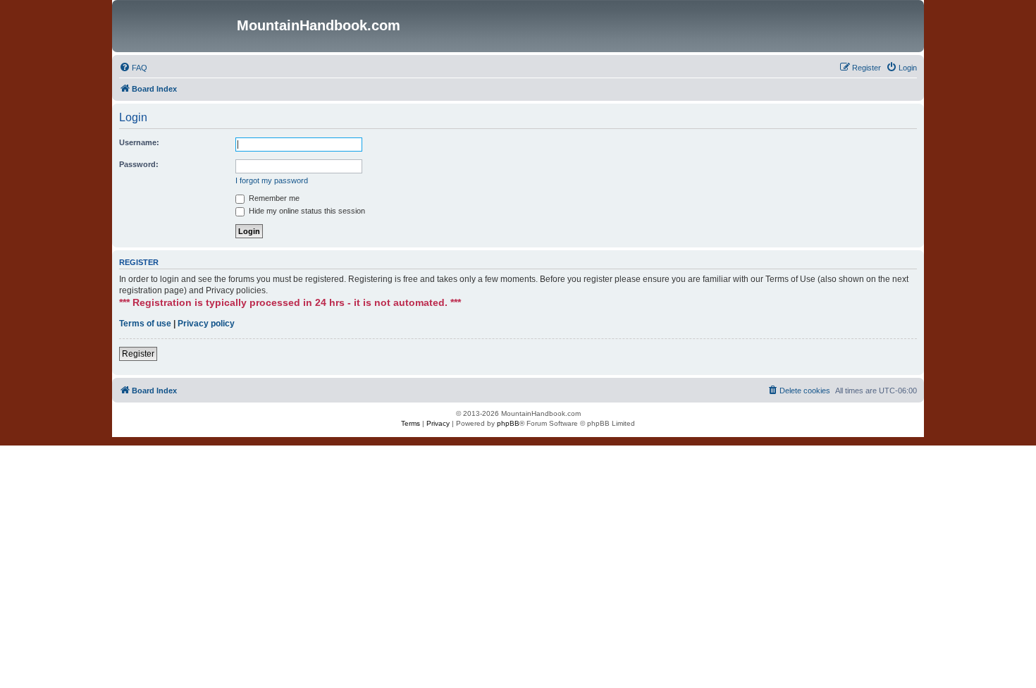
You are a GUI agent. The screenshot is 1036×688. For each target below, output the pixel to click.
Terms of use (145, 323)
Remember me (273, 198)
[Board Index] (176, 26)
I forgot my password (271, 180)
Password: (139, 164)
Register (138, 354)
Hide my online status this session (306, 211)
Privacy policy (206, 323)
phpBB (508, 423)
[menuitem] (133, 67)
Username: (139, 142)
